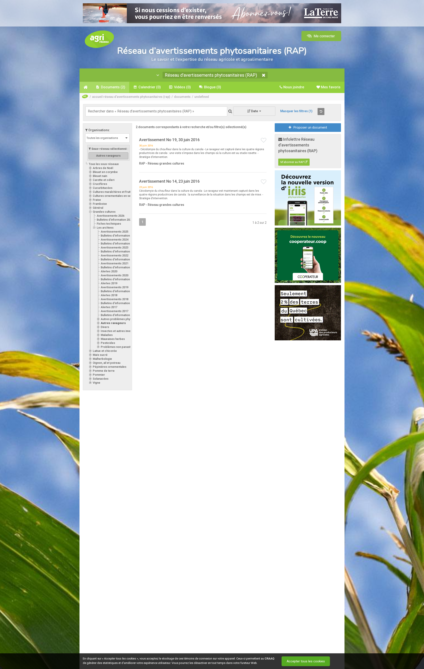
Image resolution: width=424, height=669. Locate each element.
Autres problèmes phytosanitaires (123, 319)
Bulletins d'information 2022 (119, 259)
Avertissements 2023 (114, 247)
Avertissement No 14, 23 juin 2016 (169, 181)
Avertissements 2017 (114, 311)
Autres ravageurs (113, 323)
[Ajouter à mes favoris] (264, 140)
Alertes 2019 (109, 283)
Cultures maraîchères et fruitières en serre (121, 191)
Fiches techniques (109, 223)
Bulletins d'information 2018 (119, 303)
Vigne (96, 382)
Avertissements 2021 (114, 263)
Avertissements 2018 (114, 299)
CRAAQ (269, 658)
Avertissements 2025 (114, 231)
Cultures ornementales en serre (114, 195)
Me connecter (324, 36)
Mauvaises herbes (113, 339)
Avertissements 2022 (114, 255)
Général (98, 207)
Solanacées (100, 378)
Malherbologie (102, 358)
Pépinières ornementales (109, 366)
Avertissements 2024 (114, 239)
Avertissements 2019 (114, 287)
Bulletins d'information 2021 (119, 267)
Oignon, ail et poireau (106, 362)
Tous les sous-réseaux (104, 164)
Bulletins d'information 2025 (119, 235)
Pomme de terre (104, 370)
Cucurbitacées (102, 188)
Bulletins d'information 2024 (119, 243)
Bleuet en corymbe (105, 172)
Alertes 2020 (109, 271)
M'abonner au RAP (292, 162)
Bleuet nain (100, 176)
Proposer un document (310, 127)
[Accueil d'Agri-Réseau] (99, 39)
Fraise (97, 199)
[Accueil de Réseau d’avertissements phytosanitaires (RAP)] (86, 87)
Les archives (105, 227)
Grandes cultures (104, 211)
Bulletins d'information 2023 (119, 251)
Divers (105, 327)
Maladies (107, 335)
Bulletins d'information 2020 (119, 279)
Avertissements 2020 (114, 275)
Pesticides (108, 343)
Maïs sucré (100, 354)
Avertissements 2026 (110, 215)
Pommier (99, 374)
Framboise (100, 203)
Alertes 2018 (109, 295)
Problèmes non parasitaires (119, 347)
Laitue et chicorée (105, 351)
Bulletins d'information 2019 (119, 291)
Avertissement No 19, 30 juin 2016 (169, 139)
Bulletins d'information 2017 (119, 315)
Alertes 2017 (109, 307)
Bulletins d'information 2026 (115, 219)
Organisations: (99, 130)
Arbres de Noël (103, 168)
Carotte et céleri (103, 180)
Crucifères (100, 184)
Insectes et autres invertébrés (121, 331)
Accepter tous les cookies (306, 661)
